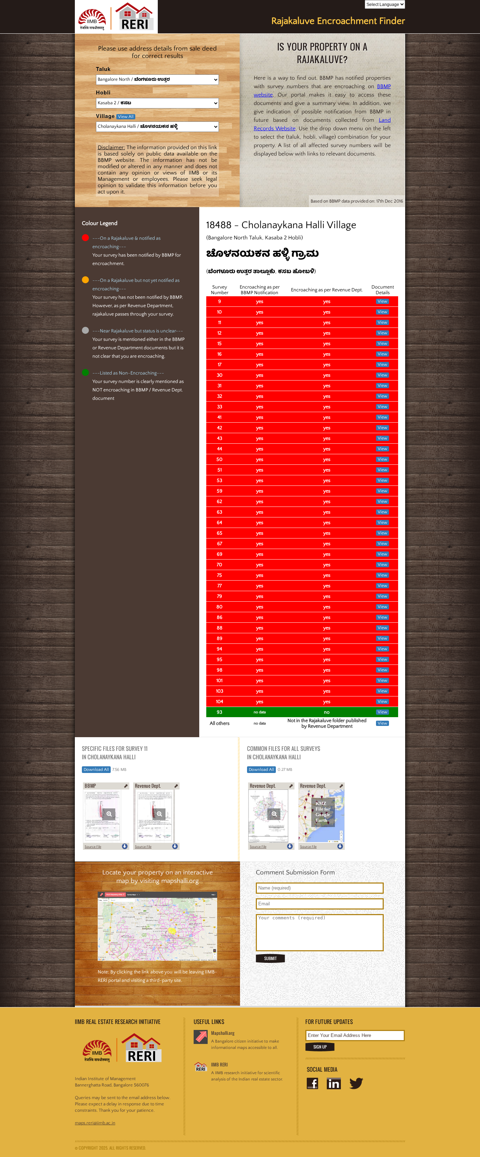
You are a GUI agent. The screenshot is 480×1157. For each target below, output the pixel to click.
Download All (96, 769)
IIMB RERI (219, 1064)
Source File (93, 847)
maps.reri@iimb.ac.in (95, 1122)
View (382, 301)
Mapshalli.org (222, 1033)
